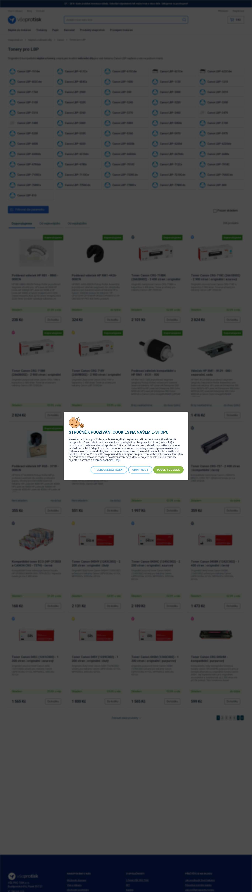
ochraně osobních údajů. (107, 460)
